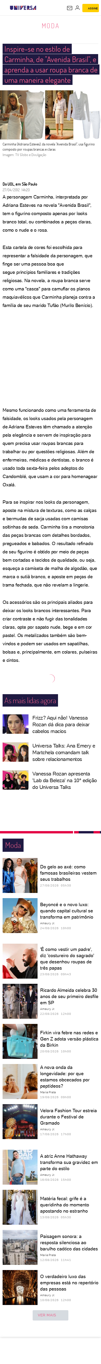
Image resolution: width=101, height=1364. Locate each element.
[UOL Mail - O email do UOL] (70, 8)
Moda (51, 25)
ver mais (47, 1315)
